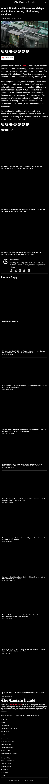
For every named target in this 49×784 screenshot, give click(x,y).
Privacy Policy (6, 758)
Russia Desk (8, 618)
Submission (5, 772)
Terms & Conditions (7, 761)
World (3, 723)
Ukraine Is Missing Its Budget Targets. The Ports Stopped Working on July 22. (23, 210)
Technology (5, 731)
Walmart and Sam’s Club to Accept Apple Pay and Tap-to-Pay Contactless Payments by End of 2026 (24, 351)
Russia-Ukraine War (7, 742)
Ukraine (25, 65)
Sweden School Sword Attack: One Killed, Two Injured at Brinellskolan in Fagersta (23, 577)
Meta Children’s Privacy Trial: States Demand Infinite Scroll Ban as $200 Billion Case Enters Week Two (22, 464)
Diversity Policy (6, 766)
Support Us (5, 769)
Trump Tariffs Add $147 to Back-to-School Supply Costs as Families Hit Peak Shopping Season (24, 430)
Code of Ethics (6, 764)
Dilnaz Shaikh (8, 502)
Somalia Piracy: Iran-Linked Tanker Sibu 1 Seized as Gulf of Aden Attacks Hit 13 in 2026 (23, 499)
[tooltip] (2, 51)
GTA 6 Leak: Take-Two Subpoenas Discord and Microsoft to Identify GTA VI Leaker (24, 386)
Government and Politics (9, 728)
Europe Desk (8, 541)
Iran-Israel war (5, 745)
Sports (3, 734)
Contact (3, 775)
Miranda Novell (9, 355)
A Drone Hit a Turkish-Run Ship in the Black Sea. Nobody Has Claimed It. (23, 693)
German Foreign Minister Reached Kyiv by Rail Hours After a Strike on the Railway (22, 167)
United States (5, 720)
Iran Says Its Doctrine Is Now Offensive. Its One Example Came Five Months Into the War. (23, 650)
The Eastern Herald (15, 705)
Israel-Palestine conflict (9, 753)
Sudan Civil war (6, 750)
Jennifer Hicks (9, 433)
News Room (6, 18)
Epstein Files (5, 739)
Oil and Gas (5, 726)
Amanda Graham (9, 581)
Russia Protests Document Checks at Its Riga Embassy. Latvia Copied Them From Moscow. (23, 615)
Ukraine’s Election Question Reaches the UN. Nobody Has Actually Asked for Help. (21, 253)
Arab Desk (7, 653)
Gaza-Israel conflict (7, 747)
